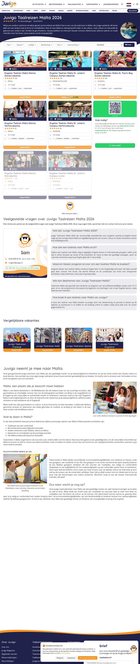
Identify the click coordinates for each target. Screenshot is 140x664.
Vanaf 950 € (25, 97)
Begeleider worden (9, 654)
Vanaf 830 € (25, 147)
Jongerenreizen (110, 4)
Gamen (69, 11)
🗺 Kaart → (129, 44)
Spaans (52, 11)
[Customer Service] (134, 649)
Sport (43, 11)
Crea (94, 11)
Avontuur (6, 11)
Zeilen (114, 11)
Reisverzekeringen (9, 657)
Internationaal (82, 11)
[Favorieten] (122, 4)
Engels (61, 11)
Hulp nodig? (116, 145)
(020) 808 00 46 (125, 126)
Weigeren (60, 658)
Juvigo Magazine (8, 650)
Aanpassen (71, 658)
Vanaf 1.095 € (115, 97)
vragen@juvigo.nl (101, 130)
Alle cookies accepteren (87, 658)
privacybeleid (65, 653)
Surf (28, 11)
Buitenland (104, 11)
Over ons (5, 647)
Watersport (18, 11)
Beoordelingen (8, 661)
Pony (36, 11)
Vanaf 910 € (67, 97)
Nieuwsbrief (133, 11)
